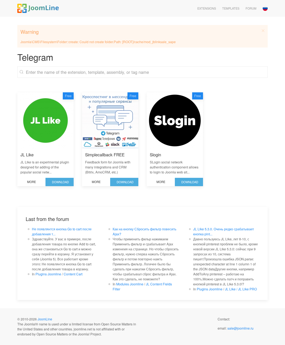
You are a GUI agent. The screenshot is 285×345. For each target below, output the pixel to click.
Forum (251, 8)
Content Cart (73, 274)
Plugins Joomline (48, 274)
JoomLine (45, 319)
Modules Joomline (129, 284)
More (31, 182)
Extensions (206, 8)
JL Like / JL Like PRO (241, 289)
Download (60, 182)
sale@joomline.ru (240, 328)
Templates (230, 8)
